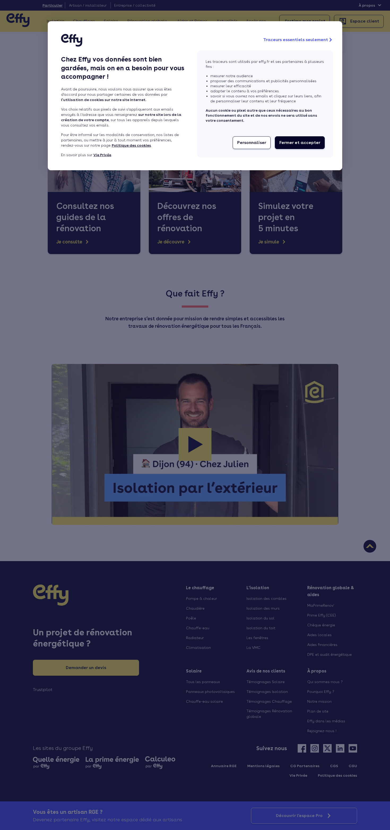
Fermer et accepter (299, 142)
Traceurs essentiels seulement (295, 39)
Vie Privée (102, 155)
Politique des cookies (131, 145)
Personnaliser (251, 142)
